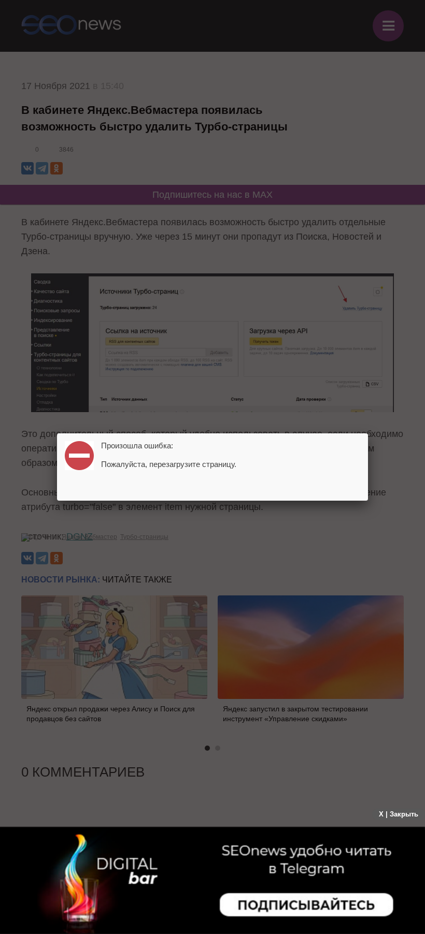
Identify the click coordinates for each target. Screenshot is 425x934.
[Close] (368, 433)
